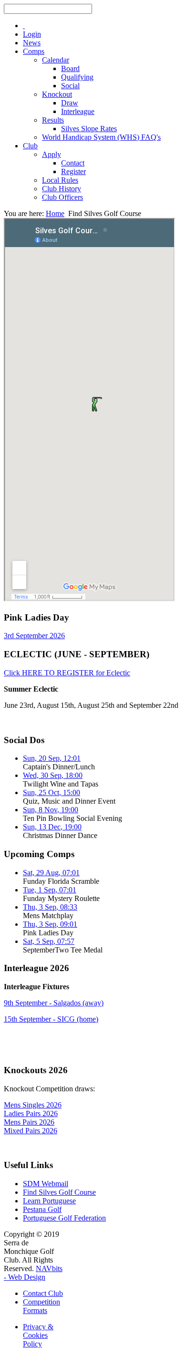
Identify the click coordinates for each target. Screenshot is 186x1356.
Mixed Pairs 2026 (30, 1131)
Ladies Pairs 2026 (31, 1113)
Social (70, 86)
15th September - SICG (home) (51, 1019)
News (32, 43)
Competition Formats (41, 1306)
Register (73, 171)
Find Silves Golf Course (59, 1192)
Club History (61, 189)
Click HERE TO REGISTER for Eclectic (67, 673)
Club (30, 146)
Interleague (77, 111)
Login (32, 34)
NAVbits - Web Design (33, 1272)
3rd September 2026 (34, 635)
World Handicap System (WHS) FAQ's (101, 137)
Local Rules (60, 180)
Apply (51, 154)
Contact (72, 163)
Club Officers (62, 197)
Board (70, 68)
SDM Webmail (45, 1184)
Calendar (55, 60)
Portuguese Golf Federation (64, 1218)
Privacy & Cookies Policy (38, 1335)
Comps (33, 51)
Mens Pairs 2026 (29, 1122)
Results (53, 120)
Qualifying (77, 77)
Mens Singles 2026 (33, 1105)
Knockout (57, 94)
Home (55, 213)
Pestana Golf (42, 1209)
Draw (69, 103)
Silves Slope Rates (89, 128)
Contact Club (43, 1293)
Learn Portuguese (49, 1201)
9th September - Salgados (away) (53, 1003)
